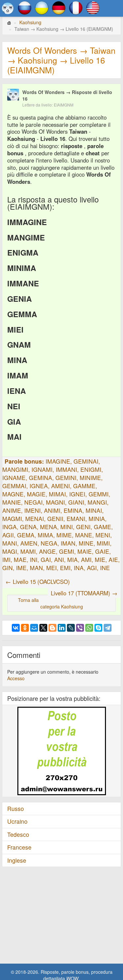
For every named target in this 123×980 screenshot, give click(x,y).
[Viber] (80, 628)
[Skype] (98, 628)
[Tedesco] (59, 7)
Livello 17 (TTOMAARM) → (84, 593)
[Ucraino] (42, 7)
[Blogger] (52, 628)
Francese (19, 847)
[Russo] (24, 7)
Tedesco (18, 834)
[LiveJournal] (71, 628)
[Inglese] (93, 7)
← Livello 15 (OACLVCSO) (38, 582)
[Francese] (76, 7)
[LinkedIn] (62, 628)
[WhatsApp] (89, 628)
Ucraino (17, 821)
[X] (43, 628)
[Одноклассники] (25, 628)
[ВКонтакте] (16, 628)
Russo (15, 808)
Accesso (16, 678)
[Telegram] (108, 628)
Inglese (16, 860)
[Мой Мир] (34, 628)
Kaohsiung (30, 22)
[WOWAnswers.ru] (7, 8)
